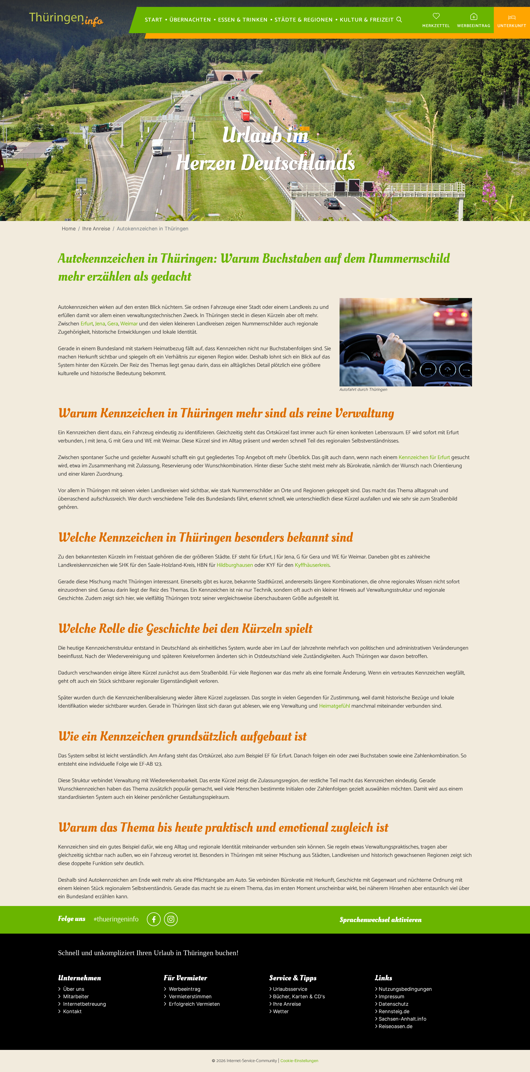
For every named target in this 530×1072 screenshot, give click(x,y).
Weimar (129, 323)
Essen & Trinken (243, 20)
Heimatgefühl (334, 706)
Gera (112, 323)
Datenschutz (393, 1004)
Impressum (390, 996)
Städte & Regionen (304, 20)
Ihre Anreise (286, 1004)
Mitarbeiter (74, 996)
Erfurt (87, 323)
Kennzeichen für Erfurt (424, 457)
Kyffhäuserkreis (312, 565)
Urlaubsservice (289, 989)
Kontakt (71, 1011)
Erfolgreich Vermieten (193, 1004)
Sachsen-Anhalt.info (401, 1019)
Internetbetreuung (83, 1004)
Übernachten (190, 20)
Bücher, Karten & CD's (298, 996)
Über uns (72, 989)
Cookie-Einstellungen (299, 1060)
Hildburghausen (235, 565)
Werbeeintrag (183, 989)
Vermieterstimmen (189, 996)
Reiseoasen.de (394, 1026)
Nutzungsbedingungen (404, 989)
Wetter (280, 1011)
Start (154, 20)
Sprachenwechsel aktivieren (381, 920)
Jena (100, 323)
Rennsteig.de (393, 1011)
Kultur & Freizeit (367, 20)
